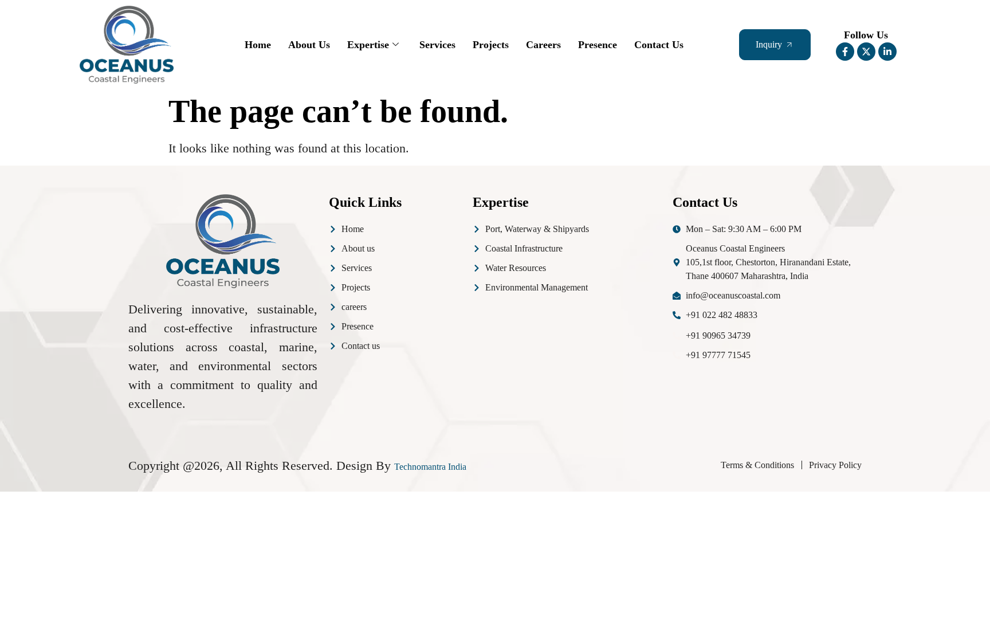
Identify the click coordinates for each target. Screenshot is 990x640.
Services (437, 44)
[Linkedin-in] (887, 51)
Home (258, 44)
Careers (543, 44)
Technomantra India (430, 467)
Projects (491, 44)
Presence (597, 44)
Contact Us (658, 44)
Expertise (368, 44)
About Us (309, 44)
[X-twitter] (866, 51)
